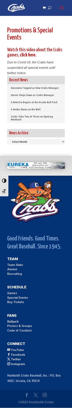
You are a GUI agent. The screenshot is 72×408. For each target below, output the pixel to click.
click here (27, 55)
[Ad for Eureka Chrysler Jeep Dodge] (36, 167)
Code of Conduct (19, 330)
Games (12, 293)
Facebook (18, 355)
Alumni (12, 269)
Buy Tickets (15, 302)
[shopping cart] (45, 8)
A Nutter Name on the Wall (26, 109)
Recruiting (14, 274)
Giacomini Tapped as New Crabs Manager (35, 87)
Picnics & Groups (19, 326)
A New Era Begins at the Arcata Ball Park (34, 102)
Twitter (16, 359)
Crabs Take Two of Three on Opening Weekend (32, 118)
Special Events (17, 297)
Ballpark (13, 321)
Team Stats (15, 265)
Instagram (18, 364)
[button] (61, 10)
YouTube (17, 350)
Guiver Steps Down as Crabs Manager (32, 95)
